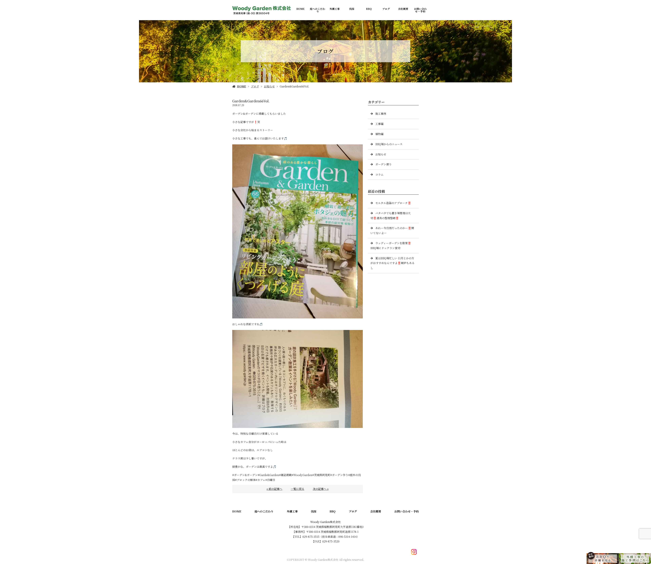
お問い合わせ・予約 (420, 10)
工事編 (379, 124)
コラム (379, 174)
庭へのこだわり (317, 10)
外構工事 (335, 9)
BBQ (369, 9)
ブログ (386, 9)
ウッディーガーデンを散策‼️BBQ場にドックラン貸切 (390, 245)
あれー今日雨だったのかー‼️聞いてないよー (392, 230)
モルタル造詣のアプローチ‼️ (393, 203)
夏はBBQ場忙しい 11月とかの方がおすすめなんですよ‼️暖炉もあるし (392, 263)
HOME (300, 9)
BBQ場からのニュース (388, 144)
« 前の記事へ (274, 489)
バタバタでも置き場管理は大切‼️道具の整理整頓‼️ (390, 215)
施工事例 (380, 114)
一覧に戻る (297, 489)
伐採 (351, 9)
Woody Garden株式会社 (325, 522)
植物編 (379, 134)
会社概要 (403, 9)
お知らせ (269, 86)
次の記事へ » (321, 489)
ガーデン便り (383, 164)
